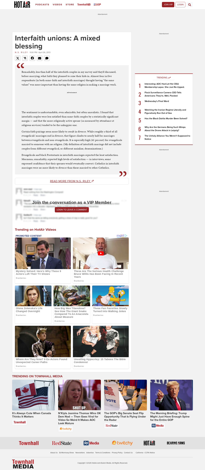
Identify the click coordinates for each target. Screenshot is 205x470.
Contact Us (128, 453)
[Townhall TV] (84, 4)
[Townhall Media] (23, 464)
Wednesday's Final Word (157, 101)
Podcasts (42, 4)
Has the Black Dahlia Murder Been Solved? (166, 118)
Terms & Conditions (102, 453)
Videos (57, 4)
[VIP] (98, 4)
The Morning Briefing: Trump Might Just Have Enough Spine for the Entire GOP (170, 417)
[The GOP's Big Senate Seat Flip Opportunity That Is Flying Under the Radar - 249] (125, 395)
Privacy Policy (117, 453)
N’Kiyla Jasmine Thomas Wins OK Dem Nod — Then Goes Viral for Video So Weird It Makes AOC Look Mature (79, 418)
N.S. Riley (22, 52)
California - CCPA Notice (145, 453)
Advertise (90, 453)
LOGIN (180, 4)
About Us (54, 453)
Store (70, 4)
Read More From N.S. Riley (70, 181)
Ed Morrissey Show (66, 453)
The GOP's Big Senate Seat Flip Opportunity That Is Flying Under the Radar (125, 417)
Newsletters (80, 453)
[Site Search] (189, 4)
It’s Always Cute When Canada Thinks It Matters (31, 415)
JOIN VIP (168, 4)
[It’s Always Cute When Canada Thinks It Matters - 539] (33, 395)
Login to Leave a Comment (72, 209)
